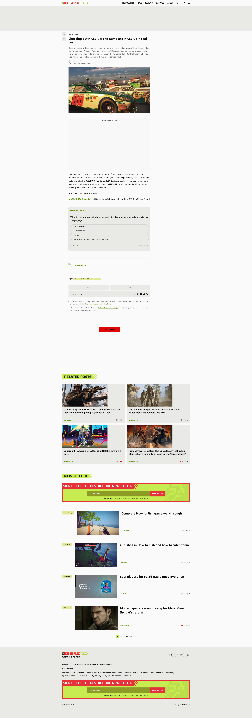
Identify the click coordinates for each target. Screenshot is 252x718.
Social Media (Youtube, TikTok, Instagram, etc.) (91, 239)
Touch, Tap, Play (95, 676)
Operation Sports (68, 676)
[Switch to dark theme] (184, 3)
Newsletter (128, 3)
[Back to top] (63, 363)
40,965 (129, 636)
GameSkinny (169, 673)
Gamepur (89, 673)
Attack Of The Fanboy (102, 673)
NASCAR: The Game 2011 (80, 199)
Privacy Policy (143, 498)
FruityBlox (106, 676)
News (139, 3)
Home (71, 34)
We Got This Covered (141, 673)
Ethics (73, 664)
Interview (97, 279)
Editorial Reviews (80, 226)
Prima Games (117, 673)
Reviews (149, 3)
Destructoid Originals (87, 279)
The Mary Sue (82, 676)
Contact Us (81, 664)
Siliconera (127, 673)
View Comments (109, 329)
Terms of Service (130, 498)
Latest (170, 3)
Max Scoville (77, 61)
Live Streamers (79, 231)
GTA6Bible (127, 676)
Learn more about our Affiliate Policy (98, 304)
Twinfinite (80, 673)
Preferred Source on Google (108, 308)
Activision (76, 279)
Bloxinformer (116, 676)
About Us (65, 664)
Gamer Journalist (156, 673)
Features (159, 3)
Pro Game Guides (68, 673)
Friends (76, 235)
